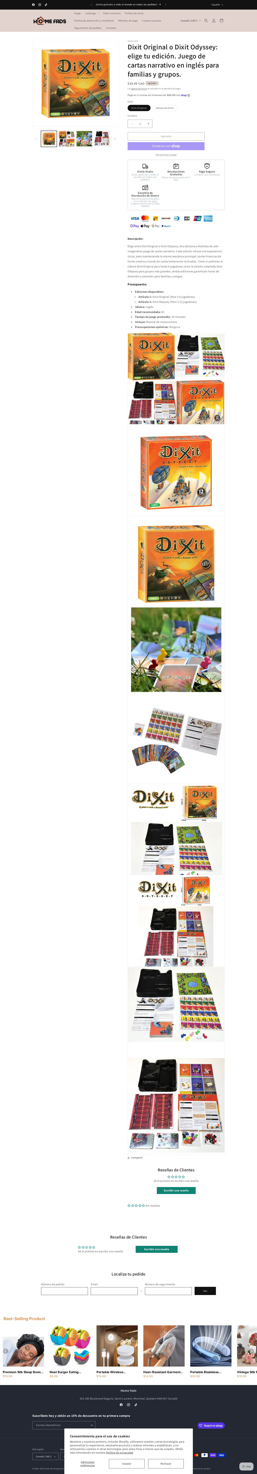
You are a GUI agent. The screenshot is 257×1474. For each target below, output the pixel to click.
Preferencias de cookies (199, 1468)
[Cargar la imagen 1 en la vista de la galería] (49, 139)
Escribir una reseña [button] (176, 1190)
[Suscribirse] (91, 1425)
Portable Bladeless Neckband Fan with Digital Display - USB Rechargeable (210, 1372)
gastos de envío (139, 88)
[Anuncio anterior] (91, 4)
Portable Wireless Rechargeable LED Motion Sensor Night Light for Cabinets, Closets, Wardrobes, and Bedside (116, 1372)
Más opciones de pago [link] (166, 154)
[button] (92, 13)
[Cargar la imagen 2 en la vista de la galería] (66, 139)
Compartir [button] (137, 1157)
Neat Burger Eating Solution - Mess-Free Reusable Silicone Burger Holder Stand (69, 1372)
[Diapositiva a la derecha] (115, 139)
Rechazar (165, 1463)
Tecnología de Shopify (60, 1469)
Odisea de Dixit (166, 108)
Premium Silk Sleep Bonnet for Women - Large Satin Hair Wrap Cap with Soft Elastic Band (23, 1372)
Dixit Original (141, 108)
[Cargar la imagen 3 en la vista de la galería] (84, 139)
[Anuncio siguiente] (166, 4)
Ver (205, 1291)
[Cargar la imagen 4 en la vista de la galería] (102, 139)
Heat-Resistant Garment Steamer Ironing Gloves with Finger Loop (161, 1372)
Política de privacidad (119, 1452)
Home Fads (45, 1469)
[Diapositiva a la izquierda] (36, 139)
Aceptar (126, 1463)
